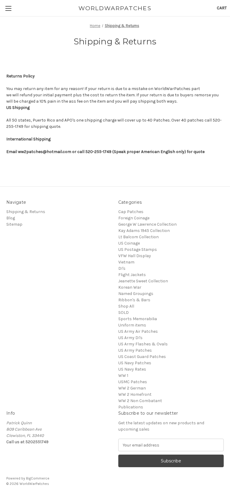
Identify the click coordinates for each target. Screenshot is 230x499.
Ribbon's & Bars (134, 299)
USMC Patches (132, 381)
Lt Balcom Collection (138, 236)
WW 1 (123, 375)
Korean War (129, 287)
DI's (121, 268)
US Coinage (129, 243)
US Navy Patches (134, 362)
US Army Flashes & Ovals (143, 344)
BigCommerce (37, 478)
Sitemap (14, 224)
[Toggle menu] (8, 8)
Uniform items (132, 325)
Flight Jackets (132, 274)
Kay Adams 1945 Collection (144, 230)
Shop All (126, 306)
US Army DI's (130, 337)
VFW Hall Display (134, 255)
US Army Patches (135, 350)
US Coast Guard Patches (142, 356)
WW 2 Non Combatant (140, 400)
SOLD (123, 312)
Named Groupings (135, 293)
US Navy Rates (132, 369)
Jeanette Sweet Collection (143, 281)
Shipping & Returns (25, 211)
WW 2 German (132, 388)
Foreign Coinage (133, 218)
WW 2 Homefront (135, 394)
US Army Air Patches (138, 331)
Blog (10, 218)
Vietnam (126, 262)
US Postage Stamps (137, 249)
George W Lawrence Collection (147, 224)
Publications (130, 407)
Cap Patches (130, 211)
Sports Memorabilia (137, 318)
